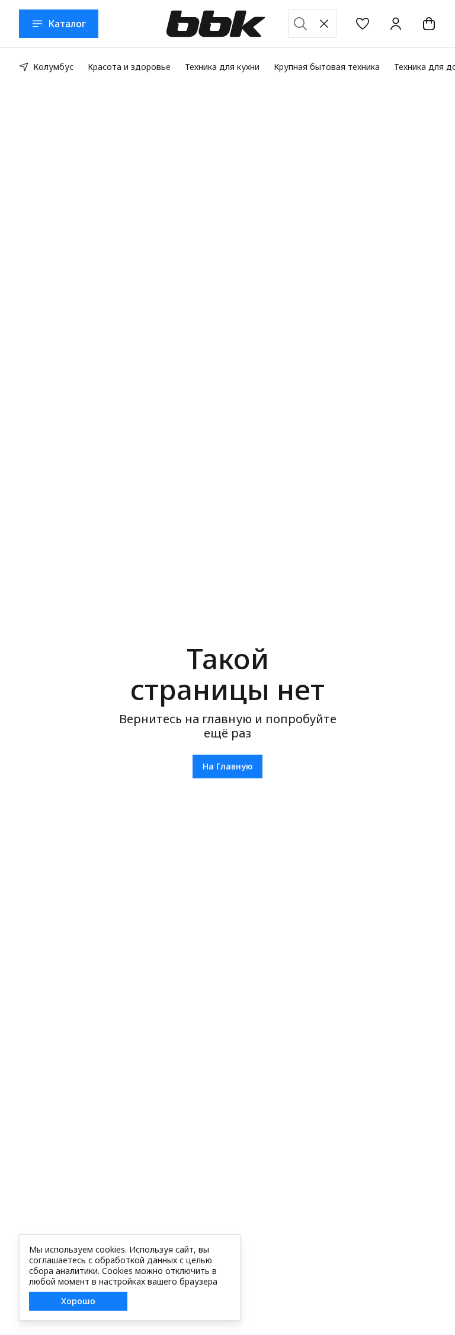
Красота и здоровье (129, 66)
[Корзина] (429, 24)
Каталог (67, 23)
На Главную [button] (227, 766)
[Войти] (396, 24)
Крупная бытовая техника (327, 66)
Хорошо (78, 1301)
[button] (362, 24)
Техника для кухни (222, 66)
